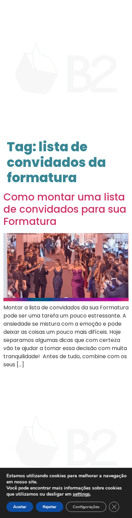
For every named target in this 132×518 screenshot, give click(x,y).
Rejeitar (50, 507)
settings (81, 494)
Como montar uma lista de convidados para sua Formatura (64, 209)
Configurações (86, 507)
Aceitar (19, 507)
